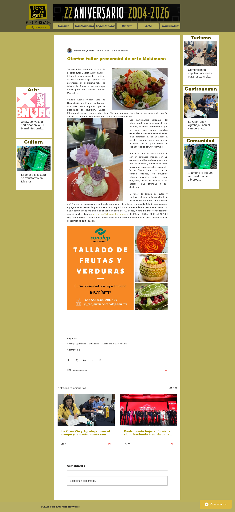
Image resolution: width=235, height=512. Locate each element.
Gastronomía (73, 349)
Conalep (70, 343)
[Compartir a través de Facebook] (68, 360)
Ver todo (173, 387)
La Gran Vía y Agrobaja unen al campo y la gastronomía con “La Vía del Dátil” (85, 433)
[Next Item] (45, 105)
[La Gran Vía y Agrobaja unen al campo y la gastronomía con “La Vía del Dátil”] (86, 410)
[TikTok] (45, 23)
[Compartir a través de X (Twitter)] (76, 360)
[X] (36, 23)
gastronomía (81, 343)
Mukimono (94, 343)
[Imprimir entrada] (100, 360)
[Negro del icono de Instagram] (31, 23)
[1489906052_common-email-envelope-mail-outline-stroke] (49, 23)
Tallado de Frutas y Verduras (114, 343)
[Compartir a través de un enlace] (92, 360)
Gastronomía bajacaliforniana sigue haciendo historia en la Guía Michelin (147, 433)
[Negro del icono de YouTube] (40, 23)
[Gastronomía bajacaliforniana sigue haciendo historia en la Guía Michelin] (148, 410)
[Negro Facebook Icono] (27, 23)
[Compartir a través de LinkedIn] (84, 360)
